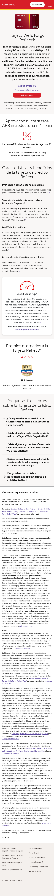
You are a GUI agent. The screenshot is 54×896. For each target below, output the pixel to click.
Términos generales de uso (12, 870)
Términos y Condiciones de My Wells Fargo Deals (30, 734)
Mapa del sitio (34, 853)
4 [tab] (32, 357)
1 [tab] (22, 357)
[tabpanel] (27, 377)
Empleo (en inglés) (36, 862)
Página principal (35, 871)
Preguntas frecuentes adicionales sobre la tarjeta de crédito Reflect (26, 476)
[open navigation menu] (48, 4)
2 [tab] (25, 357)
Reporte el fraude (35, 848)
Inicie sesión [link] (37, 4)
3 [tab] (28, 357)
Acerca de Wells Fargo (37, 857)
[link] (8, 4)
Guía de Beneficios (26, 626)
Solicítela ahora (27, 95)
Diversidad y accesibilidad (38, 867)
